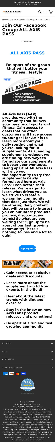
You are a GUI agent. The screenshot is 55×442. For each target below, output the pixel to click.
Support (7, 343)
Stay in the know (12, 367)
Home (5, 20)
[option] (27, 3)
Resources (8, 359)
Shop (5, 351)
